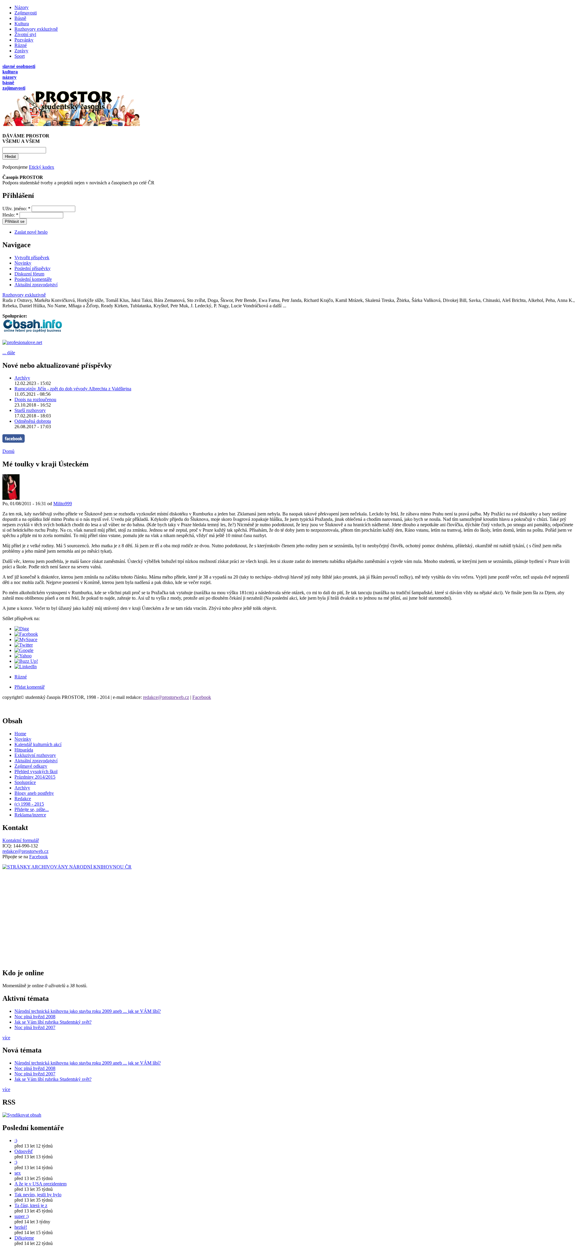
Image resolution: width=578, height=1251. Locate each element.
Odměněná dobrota (32, 421)
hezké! (20, 1227)
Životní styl (25, 34)
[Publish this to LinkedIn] (25, 666)
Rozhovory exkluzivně (36, 29)
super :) (21, 1216)
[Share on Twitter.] (23, 644)
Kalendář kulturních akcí (37, 744)
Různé (20, 45)
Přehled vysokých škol (35, 771)
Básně (20, 18)
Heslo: (10, 214)
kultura (10, 71)
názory (9, 77)
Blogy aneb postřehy (34, 793)
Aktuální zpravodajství (35, 284)
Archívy (22, 377)
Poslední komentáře (33, 279)
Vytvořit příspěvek (31, 257)
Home (20, 733)
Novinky (22, 263)
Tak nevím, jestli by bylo (37, 1194)
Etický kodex (41, 167)
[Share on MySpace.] (25, 639)
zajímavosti (13, 88)
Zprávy (21, 50)
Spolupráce (25, 782)
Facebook (201, 697)
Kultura (21, 23)
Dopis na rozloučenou (35, 399)
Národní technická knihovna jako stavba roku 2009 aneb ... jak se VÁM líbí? (87, 1011)
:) (15, 1140)
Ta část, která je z (30, 1205)
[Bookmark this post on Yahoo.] (23, 655)
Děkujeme (24, 1237)
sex (17, 1173)
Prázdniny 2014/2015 (34, 776)
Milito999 (62, 503)
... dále (8, 352)
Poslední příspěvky (32, 268)
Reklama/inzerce (30, 814)
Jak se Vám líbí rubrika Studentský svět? (53, 1022)
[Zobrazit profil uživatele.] (11, 498)
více (6, 1037)
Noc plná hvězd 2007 (34, 1027)
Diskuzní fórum (29, 273)
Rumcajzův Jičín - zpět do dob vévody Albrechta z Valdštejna (72, 388)
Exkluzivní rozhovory (35, 755)
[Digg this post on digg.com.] (21, 628)
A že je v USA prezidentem (40, 1183)
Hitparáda (23, 749)
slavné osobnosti (18, 66)
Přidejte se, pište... (31, 809)
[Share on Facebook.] (26, 634)
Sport (19, 56)
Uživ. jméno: (16, 208)
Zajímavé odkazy (30, 766)
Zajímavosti (25, 12)
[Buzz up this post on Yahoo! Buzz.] (26, 661)
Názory (21, 7)
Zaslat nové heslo (31, 232)
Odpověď (23, 1151)
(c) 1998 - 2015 (29, 804)
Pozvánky (23, 39)
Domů (8, 451)
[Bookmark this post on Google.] (23, 650)
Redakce (22, 798)
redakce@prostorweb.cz (166, 697)
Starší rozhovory (30, 410)
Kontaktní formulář (20, 840)
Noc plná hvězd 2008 (34, 1016)
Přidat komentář (29, 687)
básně (8, 82)
